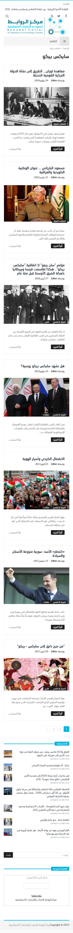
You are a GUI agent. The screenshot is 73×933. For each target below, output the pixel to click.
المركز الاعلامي (59, 322)
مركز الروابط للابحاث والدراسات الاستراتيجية (36, 899)
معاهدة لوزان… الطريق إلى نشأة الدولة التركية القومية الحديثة (37, 73)
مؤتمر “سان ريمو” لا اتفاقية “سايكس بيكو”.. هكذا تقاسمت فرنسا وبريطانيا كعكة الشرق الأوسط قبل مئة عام (39, 269)
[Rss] (51, 16)
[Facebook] (65, 16)
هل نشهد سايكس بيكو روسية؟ (43, 366)
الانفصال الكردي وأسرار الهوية (43, 459)
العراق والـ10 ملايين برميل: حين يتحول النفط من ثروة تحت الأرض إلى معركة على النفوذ (44, 753)
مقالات (46, 414)
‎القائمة (53, 41)
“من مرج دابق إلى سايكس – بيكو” (41, 646)
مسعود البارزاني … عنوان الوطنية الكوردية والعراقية (41, 170)
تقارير (47, 322)
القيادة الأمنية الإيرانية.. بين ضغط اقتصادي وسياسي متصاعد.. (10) (36, 9)
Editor (54, 80)
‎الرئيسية (66, 48)
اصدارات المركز (60, 124)
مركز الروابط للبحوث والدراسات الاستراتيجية (29, 924)
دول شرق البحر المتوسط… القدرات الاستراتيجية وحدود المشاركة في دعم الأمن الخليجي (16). (44, 808)
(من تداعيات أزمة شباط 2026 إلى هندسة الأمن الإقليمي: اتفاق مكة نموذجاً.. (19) (46, 777)
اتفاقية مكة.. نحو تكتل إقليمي (54, 819)
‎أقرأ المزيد (57, 148)
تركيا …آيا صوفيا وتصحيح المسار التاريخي (50, 765)
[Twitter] (58, 16)
